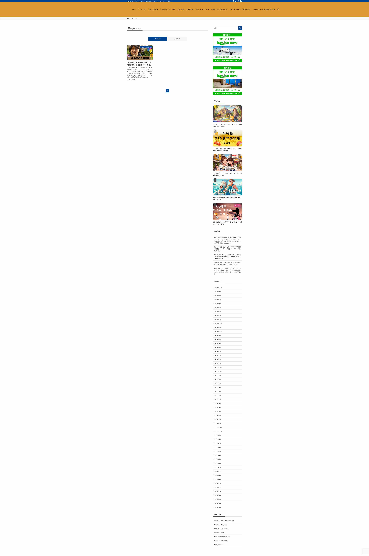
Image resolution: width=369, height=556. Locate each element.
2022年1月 (218, 423)
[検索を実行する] (240, 28)
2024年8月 (218, 339)
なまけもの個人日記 (221, 525)
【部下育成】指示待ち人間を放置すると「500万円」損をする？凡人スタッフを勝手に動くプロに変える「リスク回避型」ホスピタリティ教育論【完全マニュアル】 (227, 240)
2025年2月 (218, 315)
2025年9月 (218, 292)
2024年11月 (218, 327)
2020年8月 (218, 475)
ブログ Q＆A (219, 533)
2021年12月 (218, 427)
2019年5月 (218, 495)
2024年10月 (218, 331)
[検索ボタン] (278, 9)
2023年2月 (218, 395)
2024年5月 (218, 347)
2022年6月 (218, 407)
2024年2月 (218, 359)
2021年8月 (218, 439)
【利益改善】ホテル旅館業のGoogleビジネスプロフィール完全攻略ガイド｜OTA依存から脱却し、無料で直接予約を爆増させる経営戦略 (227, 271)
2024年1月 (218, 363)
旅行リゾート (219, 545)
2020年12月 (218, 471)
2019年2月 (218, 507)
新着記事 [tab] (157, 39)
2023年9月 (218, 375)
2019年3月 (218, 503)
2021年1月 (218, 467)
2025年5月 (218, 304)
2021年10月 (218, 431)
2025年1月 (218, 319)
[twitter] (236, 1)
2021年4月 (218, 455)
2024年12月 (218, 323)
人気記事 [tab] (177, 39)
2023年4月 (218, 391)
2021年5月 (218, 451)
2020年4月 (218, 479)
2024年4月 (218, 351)
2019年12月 (218, 487)
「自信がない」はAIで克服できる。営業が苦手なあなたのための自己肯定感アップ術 (227, 263)
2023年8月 (218, 379)
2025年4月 (218, 307)
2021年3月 (218, 459)
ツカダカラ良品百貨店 (222, 529)
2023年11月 (218, 371)
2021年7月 (218, 443)
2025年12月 (218, 288)
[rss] (241, 1)
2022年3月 (218, 415)
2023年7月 (218, 383)
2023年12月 (218, 367)
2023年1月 (218, 399)
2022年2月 (218, 419)
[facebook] (233, 1)
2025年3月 (218, 311)
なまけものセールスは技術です (224, 521)
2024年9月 (218, 335)
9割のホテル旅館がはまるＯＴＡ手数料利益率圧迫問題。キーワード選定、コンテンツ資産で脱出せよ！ (227, 249)
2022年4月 (218, 411)
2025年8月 (218, 295)
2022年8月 (218, 403)
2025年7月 (218, 299)
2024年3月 (218, 355)
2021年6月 (218, 447)
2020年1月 (218, 483)
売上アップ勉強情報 (221, 541)
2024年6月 (218, 343)
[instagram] (238, 1)
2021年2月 (218, 463)
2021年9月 (218, 435)
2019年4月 (218, 499)
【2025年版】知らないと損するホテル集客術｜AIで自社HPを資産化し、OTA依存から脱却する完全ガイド (227, 256)
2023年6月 (218, 387)
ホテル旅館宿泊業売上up (222, 537)
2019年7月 (218, 491)
